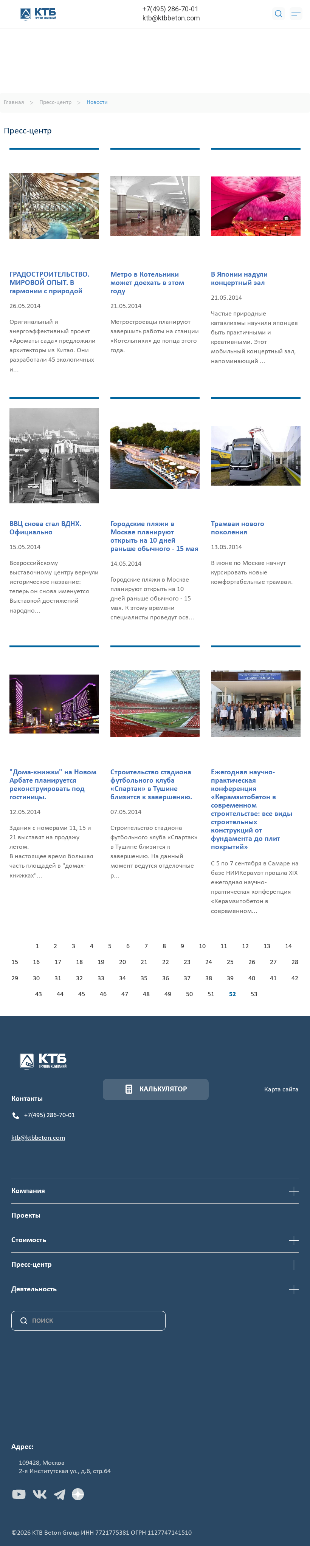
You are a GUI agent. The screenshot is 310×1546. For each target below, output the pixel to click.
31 (57, 978)
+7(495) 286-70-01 (170, 9)
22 (165, 962)
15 (14, 962)
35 (144, 978)
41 (273, 978)
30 (36, 978)
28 (294, 962)
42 (294, 978)
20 (122, 962)
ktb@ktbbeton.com (171, 18)
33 (101, 978)
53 (254, 994)
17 (57, 962)
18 (79, 962)
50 (189, 994)
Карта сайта (281, 1089)
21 (144, 962)
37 (187, 978)
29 (14, 978)
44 (60, 994)
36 (165, 978)
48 (146, 994)
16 (36, 962)
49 (167, 994)
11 (223, 946)
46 (103, 994)
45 (81, 994)
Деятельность (34, 1289)
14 (288, 946)
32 (79, 978)
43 (38, 994)
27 (273, 962)
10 (202, 946)
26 (251, 962)
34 (122, 978)
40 (251, 978)
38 (208, 978)
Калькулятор (163, 1089)
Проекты (25, 1215)
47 (124, 994)
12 (245, 946)
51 (211, 994)
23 (187, 962)
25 (230, 962)
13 (267, 946)
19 (101, 962)
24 (208, 962)
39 (230, 978)
